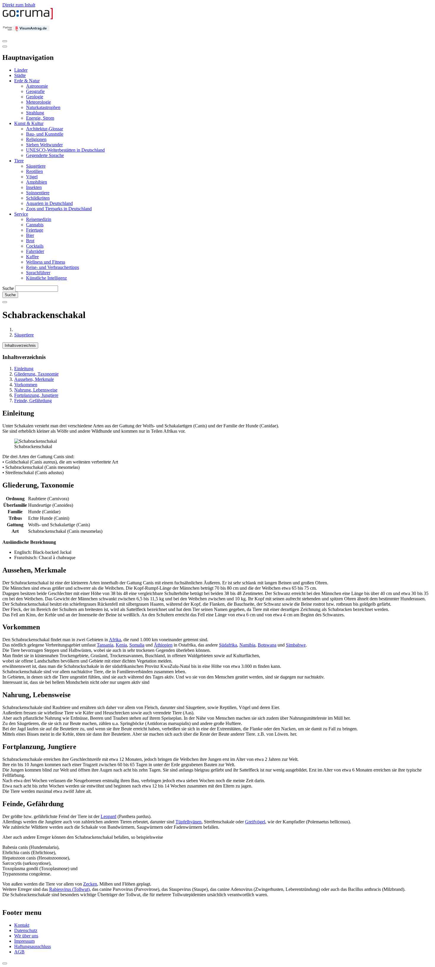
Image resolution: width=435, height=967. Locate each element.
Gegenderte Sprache (45, 155)
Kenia (121, 644)
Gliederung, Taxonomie (36, 373)
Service (21, 214)
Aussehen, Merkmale (34, 379)
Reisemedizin (38, 219)
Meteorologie (38, 102)
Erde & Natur (27, 80)
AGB (19, 951)
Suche (8, 288)
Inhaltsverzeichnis (20, 345)
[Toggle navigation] (4, 41)
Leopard (108, 816)
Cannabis (35, 224)
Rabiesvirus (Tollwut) (69, 889)
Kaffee (32, 256)
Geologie (34, 96)
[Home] (27, 17)
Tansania (105, 644)
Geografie (35, 91)
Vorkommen (25, 384)
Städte (20, 75)
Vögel (32, 176)
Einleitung (23, 368)
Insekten (34, 187)
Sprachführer (38, 272)
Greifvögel (255, 821)
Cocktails (35, 245)
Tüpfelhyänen (188, 821)
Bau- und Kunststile (44, 134)
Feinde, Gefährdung (33, 400)
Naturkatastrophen (43, 107)
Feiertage (34, 229)
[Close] (4, 46)
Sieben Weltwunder (44, 144)
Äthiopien (163, 644)
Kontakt (21, 925)
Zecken (90, 883)
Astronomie (37, 86)
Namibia (247, 644)
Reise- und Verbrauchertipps (52, 267)
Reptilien (34, 171)
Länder (21, 70)
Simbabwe (296, 644)
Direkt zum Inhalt (18, 4)
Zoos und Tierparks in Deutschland (59, 208)
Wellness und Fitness (45, 261)
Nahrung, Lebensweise (35, 389)
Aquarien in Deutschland (49, 203)
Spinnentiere (37, 192)
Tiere (19, 160)
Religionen (36, 139)
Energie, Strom (40, 118)
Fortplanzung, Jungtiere (36, 395)
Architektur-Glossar (44, 128)
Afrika (115, 639)
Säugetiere (36, 166)
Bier (30, 235)
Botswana (267, 644)
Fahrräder (35, 251)
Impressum (24, 941)
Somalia (136, 644)
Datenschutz (25, 930)
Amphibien (36, 182)
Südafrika (228, 644)
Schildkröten (38, 198)
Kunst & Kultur (29, 123)
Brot (30, 240)
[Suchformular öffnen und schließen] (4, 302)
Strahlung (35, 112)
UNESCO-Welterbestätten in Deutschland (65, 150)
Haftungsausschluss (32, 946)
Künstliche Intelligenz (46, 277)
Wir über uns (26, 935)
